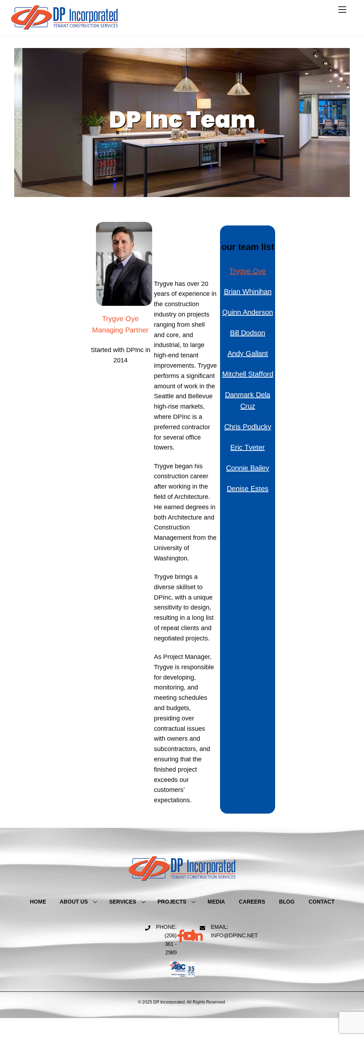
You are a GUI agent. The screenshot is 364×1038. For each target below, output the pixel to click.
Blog (287, 902)
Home (38, 902)
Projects (171, 902)
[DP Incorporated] (64, 26)
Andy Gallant (248, 353)
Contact (321, 902)
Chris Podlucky (247, 427)
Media (216, 902)
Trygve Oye (247, 271)
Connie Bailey (247, 468)
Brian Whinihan (248, 292)
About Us (74, 902)
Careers (252, 902)
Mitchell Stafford (247, 374)
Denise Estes (247, 489)
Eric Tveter (247, 447)
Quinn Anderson (247, 312)
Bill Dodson (247, 333)
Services (122, 902)
